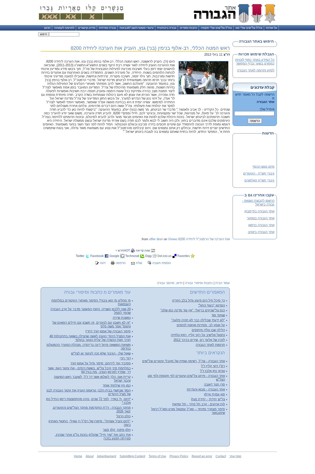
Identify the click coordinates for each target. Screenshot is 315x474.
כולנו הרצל (123, 416)
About (90, 456)
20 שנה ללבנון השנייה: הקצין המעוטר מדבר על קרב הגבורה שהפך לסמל (90, 311)
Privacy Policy (179, 456)
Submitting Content (132, 456)
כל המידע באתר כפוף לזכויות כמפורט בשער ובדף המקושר (254, 61)
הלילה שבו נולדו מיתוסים (208, 330)
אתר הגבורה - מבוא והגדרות (206, 389)
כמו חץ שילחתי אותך (117, 385)
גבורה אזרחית (107, 28)
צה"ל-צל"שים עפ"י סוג (249, 28)
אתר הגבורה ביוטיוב (261, 232)
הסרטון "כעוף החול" (211, 305)
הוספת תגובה (161, 263)
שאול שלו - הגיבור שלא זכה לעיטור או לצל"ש (101, 353)
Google (114, 255)
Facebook (97, 255)
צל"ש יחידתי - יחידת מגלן (208, 399)
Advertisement (106, 456)
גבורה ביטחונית (166, 28)
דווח (102, 263)
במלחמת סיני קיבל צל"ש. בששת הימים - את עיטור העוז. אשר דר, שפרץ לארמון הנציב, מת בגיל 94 (89, 370)
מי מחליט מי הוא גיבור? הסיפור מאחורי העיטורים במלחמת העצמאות (91, 302)
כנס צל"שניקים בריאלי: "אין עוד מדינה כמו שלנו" (192, 310)
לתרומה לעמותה (64, 28)
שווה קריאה (143, 250)
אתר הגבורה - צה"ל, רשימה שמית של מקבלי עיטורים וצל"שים (183, 361)
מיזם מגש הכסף (263, 165)
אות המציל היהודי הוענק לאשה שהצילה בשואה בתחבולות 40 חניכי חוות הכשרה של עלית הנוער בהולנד (90, 338)
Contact (221, 456)
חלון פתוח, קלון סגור (117, 430)
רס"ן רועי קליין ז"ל (213, 366)
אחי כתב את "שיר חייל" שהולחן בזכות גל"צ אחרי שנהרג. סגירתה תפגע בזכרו (93, 436)
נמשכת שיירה (122, 318)
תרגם (47, 28)
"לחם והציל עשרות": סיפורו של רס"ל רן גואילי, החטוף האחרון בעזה (89, 423)
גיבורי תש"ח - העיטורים (258, 172)
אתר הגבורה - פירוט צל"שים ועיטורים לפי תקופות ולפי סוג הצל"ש (186, 377)
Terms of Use (157, 456)
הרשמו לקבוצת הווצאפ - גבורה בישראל (258, 202)
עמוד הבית (222, 283)
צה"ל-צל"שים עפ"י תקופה (216, 28)
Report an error (202, 456)
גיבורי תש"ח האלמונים (259, 179)
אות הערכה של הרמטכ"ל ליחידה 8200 (204, 239)
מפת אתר (235, 456)
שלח (139, 263)
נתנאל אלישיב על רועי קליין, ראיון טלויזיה (198, 335)
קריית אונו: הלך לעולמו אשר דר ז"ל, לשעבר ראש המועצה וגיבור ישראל (92, 378)
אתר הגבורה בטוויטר (260, 218)
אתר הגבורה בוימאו (261, 225)
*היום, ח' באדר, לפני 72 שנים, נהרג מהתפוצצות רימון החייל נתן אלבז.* (88, 401)
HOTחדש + (122, 250)
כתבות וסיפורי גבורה (199, 283)
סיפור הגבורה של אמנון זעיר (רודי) (108, 331)
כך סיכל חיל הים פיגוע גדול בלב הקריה (198, 300)
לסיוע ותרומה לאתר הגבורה (255, 70)
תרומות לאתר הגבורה (210, 345)
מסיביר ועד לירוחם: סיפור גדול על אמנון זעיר (100, 363)
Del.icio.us (165, 255)
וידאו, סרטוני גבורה (169, 283)
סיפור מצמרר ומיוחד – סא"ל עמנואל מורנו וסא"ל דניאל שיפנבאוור (188, 411)
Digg (148, 255)
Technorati (132, 255)
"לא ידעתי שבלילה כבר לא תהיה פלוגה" (198, 320)
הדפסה (121, 263)
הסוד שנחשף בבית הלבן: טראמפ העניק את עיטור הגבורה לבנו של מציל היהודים (89, 392)
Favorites (183, 255)
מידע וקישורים (86, 28)
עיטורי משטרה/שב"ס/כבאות (137, 28)
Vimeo (172, 239)
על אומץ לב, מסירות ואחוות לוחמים (201, 325)
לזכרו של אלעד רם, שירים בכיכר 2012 (199, 340)
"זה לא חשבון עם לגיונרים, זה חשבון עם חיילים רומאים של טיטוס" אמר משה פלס (91, 324)
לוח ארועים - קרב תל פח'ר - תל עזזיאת (198, 404)
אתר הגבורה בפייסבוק (259, 211)
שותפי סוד (218, 315)
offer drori (156, 239)
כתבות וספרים (188, 28)
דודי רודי (125, 358)
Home (78, 456)
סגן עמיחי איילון (214, 394)
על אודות (271, 28)
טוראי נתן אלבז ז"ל (212, 371)
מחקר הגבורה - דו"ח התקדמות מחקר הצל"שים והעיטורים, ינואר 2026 (91, 409)
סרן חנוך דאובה (214, 384)
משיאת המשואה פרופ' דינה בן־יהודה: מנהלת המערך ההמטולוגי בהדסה (88, 346)
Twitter (80, 255)
